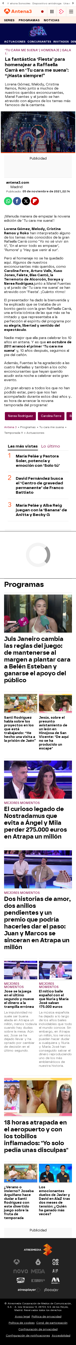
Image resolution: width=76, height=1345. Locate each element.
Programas (29, 20)
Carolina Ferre (51, 416)
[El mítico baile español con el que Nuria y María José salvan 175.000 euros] (55, 970)
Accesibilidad (61, 1335)
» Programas (27, 427)
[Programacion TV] (52, 12)
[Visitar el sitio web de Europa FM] (38, 1281)
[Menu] (71, 12)
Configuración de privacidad (38, 1329)
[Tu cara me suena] (38, 36)
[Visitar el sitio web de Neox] (55, 1262)
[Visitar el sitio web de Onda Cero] (21, 1281)
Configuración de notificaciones (28, 1335)
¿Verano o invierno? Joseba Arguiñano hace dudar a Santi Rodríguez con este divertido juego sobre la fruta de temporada (19, 1202)
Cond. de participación (51, 1322)
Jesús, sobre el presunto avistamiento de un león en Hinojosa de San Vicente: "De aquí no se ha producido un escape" (54, 733)
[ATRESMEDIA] (38, 1249)
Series (9, 20)
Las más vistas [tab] (23, 446)
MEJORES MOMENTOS (22, 803)
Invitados (61, 41)
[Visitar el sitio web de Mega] (38, 1271)
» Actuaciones (34, 432)
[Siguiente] (73, 3)
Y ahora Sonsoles (18, 3)
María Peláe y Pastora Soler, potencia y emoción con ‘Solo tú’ (38, 461)
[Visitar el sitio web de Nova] (21, 1271)
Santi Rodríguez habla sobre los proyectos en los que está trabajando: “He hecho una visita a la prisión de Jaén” (20, 729)
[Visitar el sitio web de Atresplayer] (29, 1290)
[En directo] (42, 12)
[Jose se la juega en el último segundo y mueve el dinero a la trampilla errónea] (20, 970)
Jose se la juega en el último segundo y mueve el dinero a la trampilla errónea (19, 999)
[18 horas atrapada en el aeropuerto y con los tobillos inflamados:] (38, 1097)
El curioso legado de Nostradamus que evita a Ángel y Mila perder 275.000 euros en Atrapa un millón (35, 823)
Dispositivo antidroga (46, 3)
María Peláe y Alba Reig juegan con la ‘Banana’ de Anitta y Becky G (41, 510)
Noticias (51, 20)
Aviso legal (22, 1316)
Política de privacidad (46, 1316)
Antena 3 (10, 427)
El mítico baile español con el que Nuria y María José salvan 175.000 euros (54, 999)
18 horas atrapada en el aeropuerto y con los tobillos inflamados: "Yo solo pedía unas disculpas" (36, 1136)
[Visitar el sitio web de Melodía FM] (55, 1281)
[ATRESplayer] (61, 12)
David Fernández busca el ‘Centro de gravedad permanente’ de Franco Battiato (39, 485)
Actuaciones (14, 41)
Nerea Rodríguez (20, 416)
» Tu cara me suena (50, 427)
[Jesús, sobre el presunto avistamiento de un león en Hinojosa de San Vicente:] (55, 703)
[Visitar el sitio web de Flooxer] (51, 1290)
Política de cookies (22, 1322)
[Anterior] (3, 3)
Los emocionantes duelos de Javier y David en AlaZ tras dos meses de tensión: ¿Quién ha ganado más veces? (54, 1200)
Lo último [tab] (50, 446)
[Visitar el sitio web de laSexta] (38, 1262)
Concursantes (39, 41)
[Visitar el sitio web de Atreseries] (55, 1271)
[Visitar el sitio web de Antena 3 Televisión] (21, 1262)
